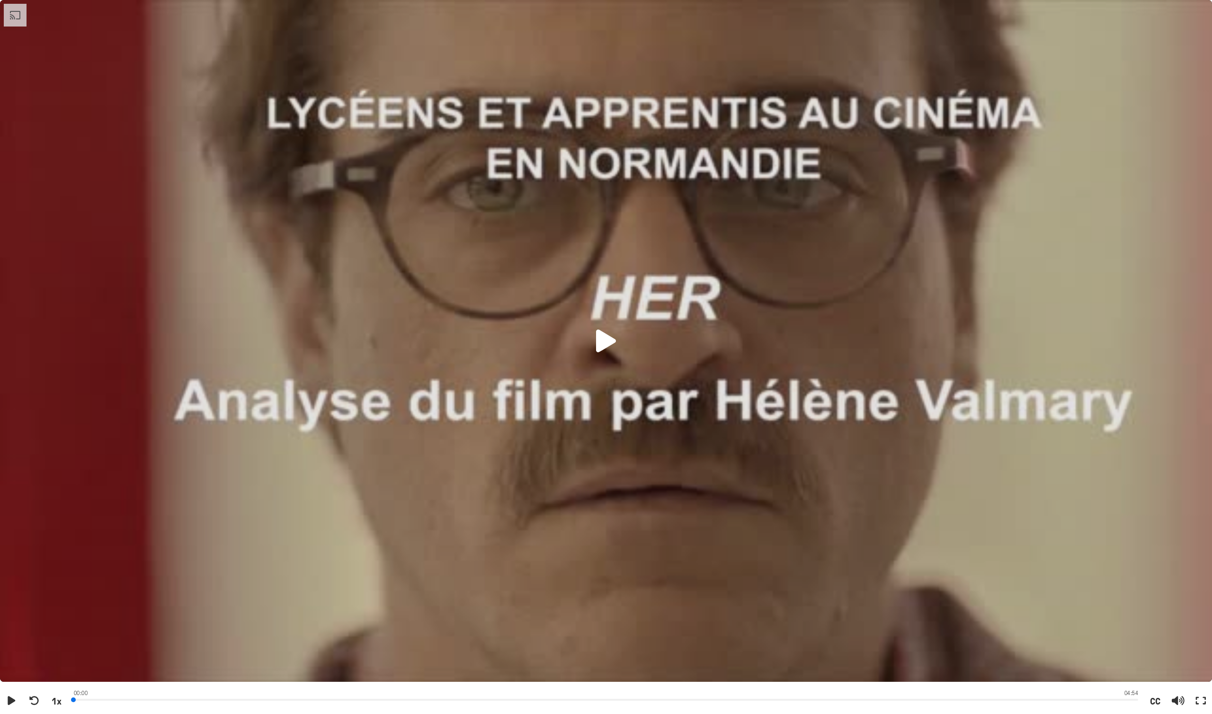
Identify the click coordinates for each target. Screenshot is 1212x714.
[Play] (11, 700)
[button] (606, 341)
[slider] (606, 699)
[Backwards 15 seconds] (34, 700)
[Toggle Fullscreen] (1200, 700)
